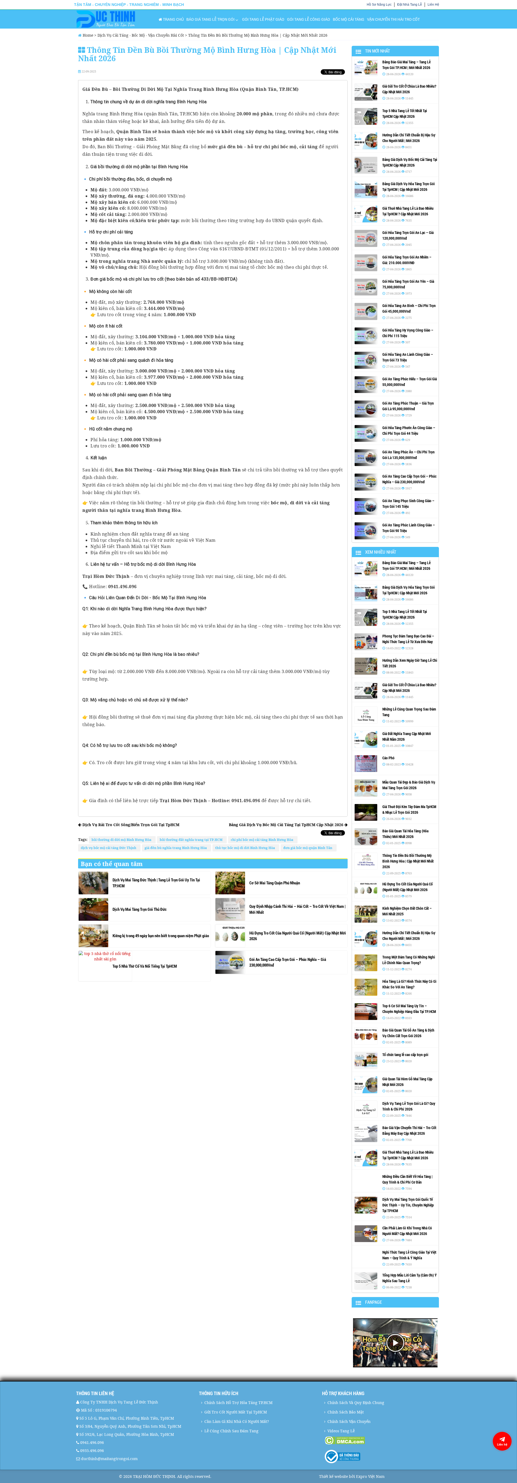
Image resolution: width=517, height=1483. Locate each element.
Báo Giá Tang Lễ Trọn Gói (210, 19)
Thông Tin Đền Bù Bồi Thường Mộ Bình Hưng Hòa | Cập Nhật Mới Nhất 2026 (408, 861)
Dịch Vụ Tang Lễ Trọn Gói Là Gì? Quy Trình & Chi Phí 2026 (408, 1106)
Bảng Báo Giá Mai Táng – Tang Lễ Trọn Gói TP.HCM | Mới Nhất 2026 (406, 64)
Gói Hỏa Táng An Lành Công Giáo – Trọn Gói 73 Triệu (407, 357)
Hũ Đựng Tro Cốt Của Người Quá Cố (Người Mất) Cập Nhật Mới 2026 (297, 935)
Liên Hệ (433, 4)
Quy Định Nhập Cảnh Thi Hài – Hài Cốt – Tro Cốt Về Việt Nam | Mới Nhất (297, 909)
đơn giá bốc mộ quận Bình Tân (308, 848)
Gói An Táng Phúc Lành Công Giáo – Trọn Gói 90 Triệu (408, 527)
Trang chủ (173, 19)
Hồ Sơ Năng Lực (379, 4)
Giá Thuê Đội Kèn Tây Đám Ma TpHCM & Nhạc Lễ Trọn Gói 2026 (409, 809)
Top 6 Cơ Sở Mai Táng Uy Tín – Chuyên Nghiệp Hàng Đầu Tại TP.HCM (409, 1008)
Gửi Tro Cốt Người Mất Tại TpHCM (235, 1412)
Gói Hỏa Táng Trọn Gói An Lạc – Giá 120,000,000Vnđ (408, 235)
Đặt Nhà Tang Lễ (409, 4)
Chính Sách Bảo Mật (345, 1412)
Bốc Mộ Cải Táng (348, 19)
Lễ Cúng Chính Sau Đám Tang (231, 1430)
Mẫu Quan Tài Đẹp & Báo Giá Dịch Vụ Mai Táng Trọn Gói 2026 (408, 785)
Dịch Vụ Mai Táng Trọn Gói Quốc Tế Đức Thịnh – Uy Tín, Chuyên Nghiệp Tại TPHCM (408, 1205)
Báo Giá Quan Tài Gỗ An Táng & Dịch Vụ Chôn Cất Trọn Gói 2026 (408, 1032)
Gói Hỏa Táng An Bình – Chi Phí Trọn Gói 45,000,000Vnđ (409, 308)
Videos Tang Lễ (341, 1430)
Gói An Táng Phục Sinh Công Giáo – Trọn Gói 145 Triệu (408, 503)
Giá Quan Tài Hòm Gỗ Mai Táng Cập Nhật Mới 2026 (407, 1081)
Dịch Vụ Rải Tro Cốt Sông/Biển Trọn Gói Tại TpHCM (130, 824)
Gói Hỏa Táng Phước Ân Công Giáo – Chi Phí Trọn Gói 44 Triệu (408, 430)
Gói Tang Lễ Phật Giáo (263, 19)
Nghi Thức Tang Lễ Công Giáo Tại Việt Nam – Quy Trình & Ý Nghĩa (409, 1255)
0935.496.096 (92, 1450)
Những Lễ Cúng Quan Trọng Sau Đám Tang (409, 711)
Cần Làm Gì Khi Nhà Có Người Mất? (236, 1421)
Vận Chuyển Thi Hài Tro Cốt (393, 19)
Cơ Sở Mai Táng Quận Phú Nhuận (274, 882)
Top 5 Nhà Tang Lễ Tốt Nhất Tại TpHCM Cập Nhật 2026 (404, 113)
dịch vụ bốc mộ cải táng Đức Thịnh (109, 848)
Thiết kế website (333, 1476)
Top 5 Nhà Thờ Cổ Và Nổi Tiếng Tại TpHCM (145, 966)
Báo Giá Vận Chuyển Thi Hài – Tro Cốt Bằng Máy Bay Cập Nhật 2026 (409, 1130)
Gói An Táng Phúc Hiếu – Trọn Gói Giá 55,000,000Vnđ (409, 381)
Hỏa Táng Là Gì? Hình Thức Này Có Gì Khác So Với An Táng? (409, 984)
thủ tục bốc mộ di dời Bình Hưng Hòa (246, 848)
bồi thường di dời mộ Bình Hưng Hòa (122, 839)
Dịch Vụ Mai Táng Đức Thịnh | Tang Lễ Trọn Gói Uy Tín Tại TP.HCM (156, 882)
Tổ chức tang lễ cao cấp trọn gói (405, 1054)
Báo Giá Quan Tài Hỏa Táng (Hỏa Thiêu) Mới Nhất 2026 (405, 833)
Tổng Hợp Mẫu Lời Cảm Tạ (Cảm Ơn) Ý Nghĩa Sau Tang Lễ (409, 1277)
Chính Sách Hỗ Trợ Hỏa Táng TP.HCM (238, 1402)
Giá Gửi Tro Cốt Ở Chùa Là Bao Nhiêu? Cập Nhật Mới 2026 (409, 89)
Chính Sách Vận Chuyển (349, 1421)
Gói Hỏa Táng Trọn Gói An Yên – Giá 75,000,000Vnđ (408, 284)
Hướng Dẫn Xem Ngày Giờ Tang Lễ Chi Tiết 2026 (409, 663)
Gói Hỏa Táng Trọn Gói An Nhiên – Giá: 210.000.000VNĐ (406, 259)
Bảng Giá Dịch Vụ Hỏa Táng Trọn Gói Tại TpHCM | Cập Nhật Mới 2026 (408, 186)
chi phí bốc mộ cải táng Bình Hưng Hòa (263, 839)
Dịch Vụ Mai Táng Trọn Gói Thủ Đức (140, 909)
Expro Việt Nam (370, 1476)
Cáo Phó (388, 757)
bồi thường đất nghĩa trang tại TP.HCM (192, 839)
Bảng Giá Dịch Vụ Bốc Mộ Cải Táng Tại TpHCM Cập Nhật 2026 (286, 824)
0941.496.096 (92, 1442)
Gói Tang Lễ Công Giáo (308, 19)
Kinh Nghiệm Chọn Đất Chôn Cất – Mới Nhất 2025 (407, 911)
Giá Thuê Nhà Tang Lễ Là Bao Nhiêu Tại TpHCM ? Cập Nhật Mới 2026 (408, 211)
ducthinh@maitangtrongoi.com (109, 1458)
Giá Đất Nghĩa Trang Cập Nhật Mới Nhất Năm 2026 (406, 736)
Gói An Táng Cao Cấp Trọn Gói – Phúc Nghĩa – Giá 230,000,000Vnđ (287, 962)
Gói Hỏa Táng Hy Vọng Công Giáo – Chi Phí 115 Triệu (407, 332)
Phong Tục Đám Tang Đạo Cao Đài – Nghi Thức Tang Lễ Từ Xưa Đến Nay (408, 638)
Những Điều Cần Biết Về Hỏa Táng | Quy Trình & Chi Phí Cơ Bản (407, 1179)
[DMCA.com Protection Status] (383, 1440)
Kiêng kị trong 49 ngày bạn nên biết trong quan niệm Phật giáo (161, 935)
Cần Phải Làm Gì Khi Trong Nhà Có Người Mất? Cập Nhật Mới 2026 (407, 1230)
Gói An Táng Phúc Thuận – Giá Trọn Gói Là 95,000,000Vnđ (408, 406)
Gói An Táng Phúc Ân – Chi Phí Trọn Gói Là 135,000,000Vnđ (408, 454)
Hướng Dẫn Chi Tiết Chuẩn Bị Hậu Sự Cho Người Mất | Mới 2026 (408, 137)
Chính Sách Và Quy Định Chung (355, 1402)
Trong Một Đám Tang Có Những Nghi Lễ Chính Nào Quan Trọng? (408, 959)
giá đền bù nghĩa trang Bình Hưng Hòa (176, 848)
